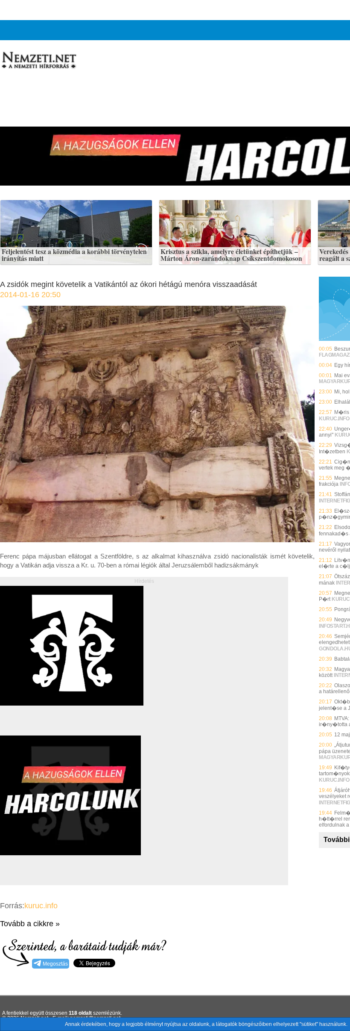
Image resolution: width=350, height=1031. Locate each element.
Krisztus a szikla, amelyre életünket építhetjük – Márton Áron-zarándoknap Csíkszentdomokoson (231, 255)
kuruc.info (41, 905)
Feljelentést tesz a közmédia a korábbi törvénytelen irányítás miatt (74, 255)
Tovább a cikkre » (30, 923)
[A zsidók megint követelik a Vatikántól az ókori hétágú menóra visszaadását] (157, 540)
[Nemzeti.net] (38, 60)
